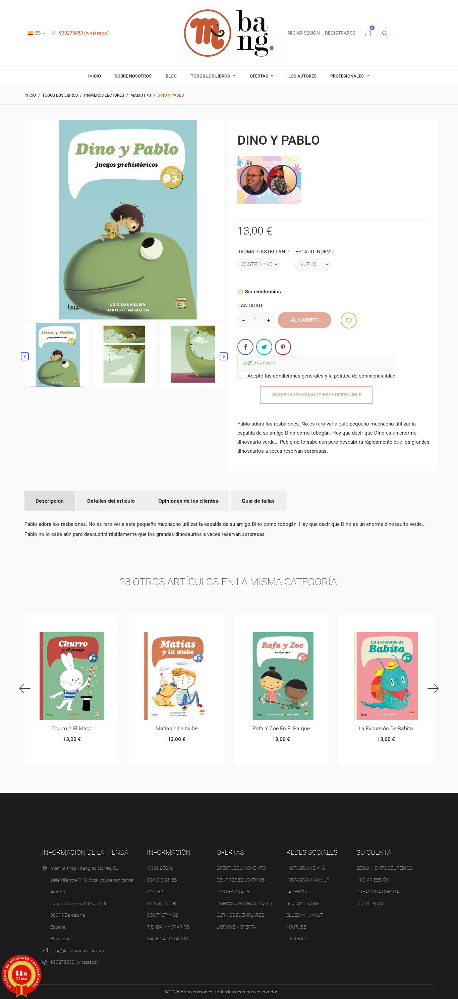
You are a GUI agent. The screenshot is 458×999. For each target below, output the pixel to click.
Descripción (50, 501)
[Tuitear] (264, 347)
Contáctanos (162, 915)
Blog (171, 76)
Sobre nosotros (133, 76)
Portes (155, 891)
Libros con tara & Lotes (244, 903)
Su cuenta (373, 852)
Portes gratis (233, 891)
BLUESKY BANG (302, 903)
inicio (94, 76)
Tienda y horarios (168, 927)
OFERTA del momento (241, 868)
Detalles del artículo (111, 501)
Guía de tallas (258, 501)
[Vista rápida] (63, 621)
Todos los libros (211, 76)
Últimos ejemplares (240, 915)
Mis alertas (370, 903)
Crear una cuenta (377, 891)
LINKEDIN (296, 938)
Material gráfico (167, 938)
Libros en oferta (236, 927)
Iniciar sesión (372, 880)
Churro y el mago (72, 728)
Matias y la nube (176, 728)
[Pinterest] (283, 347)
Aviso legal (160, 868)
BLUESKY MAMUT (304, 915)
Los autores (302, 76)
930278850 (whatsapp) (83, 33)
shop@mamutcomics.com (78, 950)
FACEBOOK (297, 891)
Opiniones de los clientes (188, 501)
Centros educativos (241, 880)
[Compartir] (245, 347)
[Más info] (80, 621)
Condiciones (162, 880)
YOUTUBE (296, 927)
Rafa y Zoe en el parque (281, 728)
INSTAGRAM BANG (305, 868)
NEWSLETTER (161, 903)
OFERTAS (259, 76)
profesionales (347, 76)
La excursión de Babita (386, 728)
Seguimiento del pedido (384, 868)
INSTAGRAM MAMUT (307, 880)
